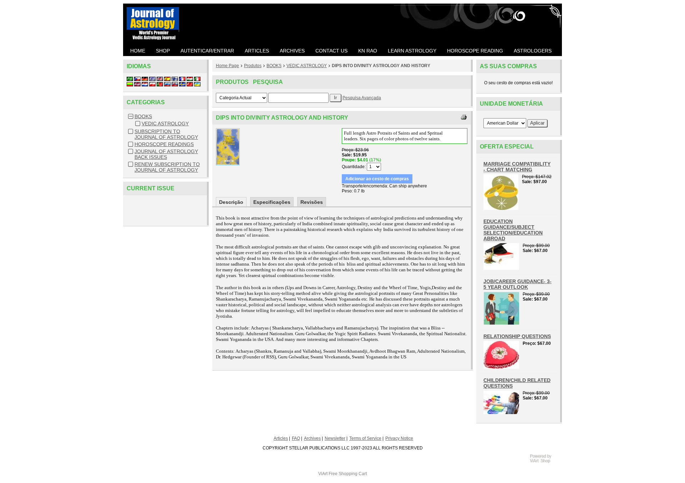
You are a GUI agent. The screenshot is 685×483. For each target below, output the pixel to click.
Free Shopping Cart (348, 473)
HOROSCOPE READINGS (164, 144)
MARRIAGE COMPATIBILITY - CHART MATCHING (516, 166)
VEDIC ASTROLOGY (165, 123)
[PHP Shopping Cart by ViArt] (544, 461)
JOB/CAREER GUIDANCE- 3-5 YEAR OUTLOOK (517, 284)
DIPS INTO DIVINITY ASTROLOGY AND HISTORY (381, 65)
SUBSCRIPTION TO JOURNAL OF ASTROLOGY (166, 134)
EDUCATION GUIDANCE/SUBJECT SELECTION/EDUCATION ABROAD (513, 229)
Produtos (253, 65)
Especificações (271, 202)
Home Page (227, 65)
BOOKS (143, 116)
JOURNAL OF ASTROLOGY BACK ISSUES (166, 154)
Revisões (311, 202)
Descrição (231, 202)
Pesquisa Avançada (361, 97)
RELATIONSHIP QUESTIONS (517, 336)
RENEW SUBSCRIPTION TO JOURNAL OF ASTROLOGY (167, 167)
